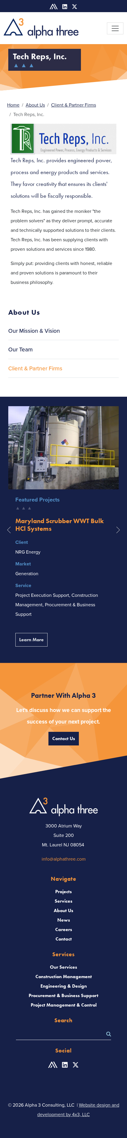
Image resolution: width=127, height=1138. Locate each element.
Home (13, 105)
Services (63, 901)
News (63, 920)
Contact (64, 939)
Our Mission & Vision (34, 331)
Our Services (63, 967)
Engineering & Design (63, 986)
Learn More (33, 639)
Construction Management (63, 976)
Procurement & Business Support (63, 995)
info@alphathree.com (64, 859)
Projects (63, 891)
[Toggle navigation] (115, 28)
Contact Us (63, 738)
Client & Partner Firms (73, 105)
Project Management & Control (64, 1005)
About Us (35, 105)
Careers (63, 929)
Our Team (20, 349)
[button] (9, 529)
